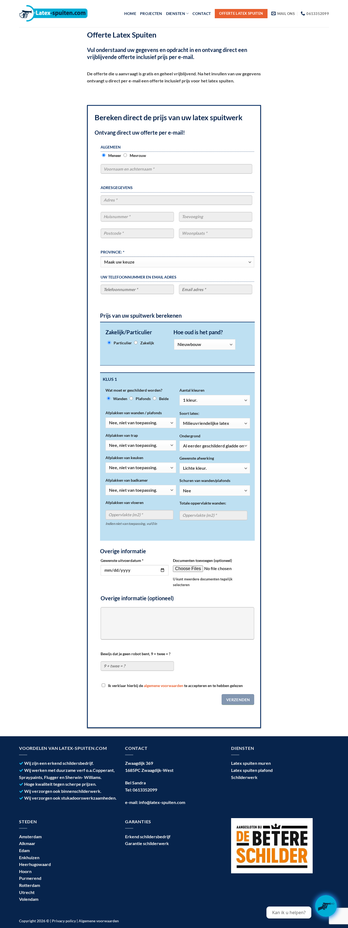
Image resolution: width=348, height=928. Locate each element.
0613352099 (145, 789)
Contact (201, 13)
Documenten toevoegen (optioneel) (202, 560)
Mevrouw (138, 155)
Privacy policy (64, 920)
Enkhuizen (29, 857)
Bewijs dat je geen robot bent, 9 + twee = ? (135, 653)
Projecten (151, 13)
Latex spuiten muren (251, 763)
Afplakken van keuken (124, 457)
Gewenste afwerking (196, 458)
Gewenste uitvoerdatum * (122, 560)
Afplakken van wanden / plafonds (133, 412)
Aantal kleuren (191, 390)
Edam (24, 850)
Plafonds (143, 398)
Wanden (120, 398)
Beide (164, 398)
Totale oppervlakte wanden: (202, 503)
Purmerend (30, 878)
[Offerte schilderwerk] (326, 906)
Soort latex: (189, 413)
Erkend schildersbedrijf (147, 836)
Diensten (175, 13)
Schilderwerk (244, 777)
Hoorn (25, 871)
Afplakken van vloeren (124, 502)
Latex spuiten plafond (252, 770)
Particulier (123, 343)
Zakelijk (147, 343)
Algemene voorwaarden (99, 920)
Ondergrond (189, 436)
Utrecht (27, 892)
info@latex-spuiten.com (162, 802)
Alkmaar (27, 843)
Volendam (28, 899)
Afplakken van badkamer (126, 480)
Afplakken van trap (121, 435)
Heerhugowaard (35, 864)
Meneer (114, 155)
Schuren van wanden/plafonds (204, 480)
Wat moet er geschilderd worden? (133, 390)
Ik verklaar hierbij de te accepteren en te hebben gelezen (175, 685)
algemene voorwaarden (163, 685)
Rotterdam (29, 885)
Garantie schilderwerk (147, 843)
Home (130, 13)
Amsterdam (30, 836)
